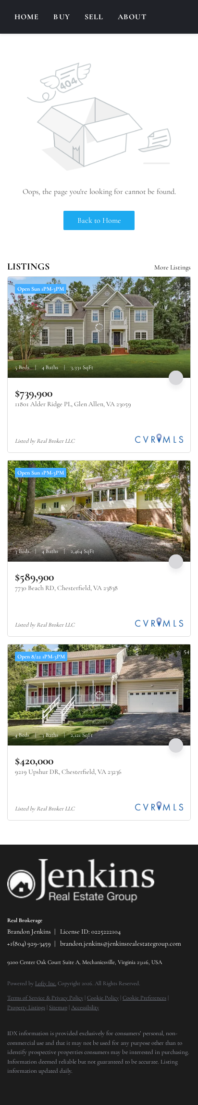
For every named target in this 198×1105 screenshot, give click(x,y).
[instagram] (31, 1086)
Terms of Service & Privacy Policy (45, 997)
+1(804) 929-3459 (29, 943)
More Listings (172, 267)
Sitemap (58, 1007)
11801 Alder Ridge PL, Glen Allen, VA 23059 (73, 404)
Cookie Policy (103, 997)
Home (26, 17)
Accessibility (85, 1007)
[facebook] (12, 1086)
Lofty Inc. (45, 983)
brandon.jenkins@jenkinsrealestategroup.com (120, 943)
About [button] (132, 17)
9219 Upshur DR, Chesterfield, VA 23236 (68, 772)
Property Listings (26, 1007)
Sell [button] (94, 17)
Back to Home (99, 220)
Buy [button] (61, 17)
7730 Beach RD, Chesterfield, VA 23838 (66, 588)
